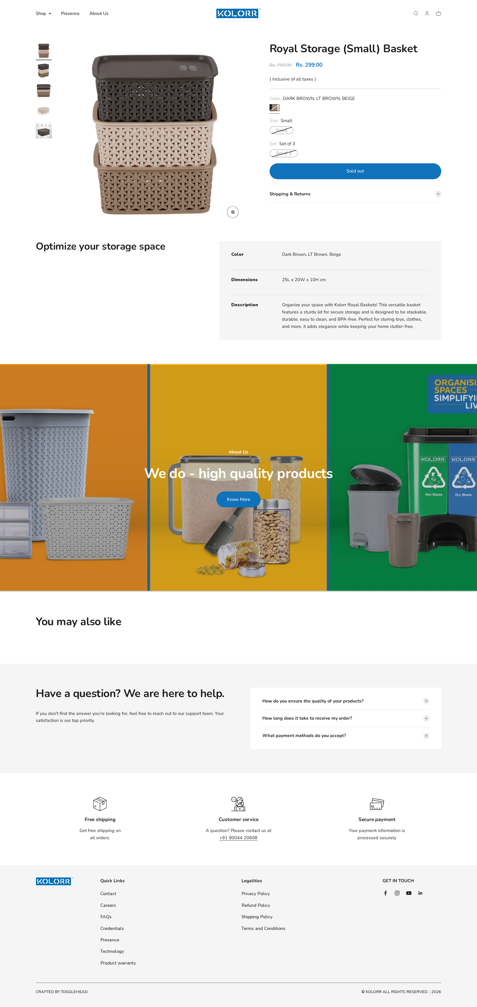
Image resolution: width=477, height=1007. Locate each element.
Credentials (112, 928)
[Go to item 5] (44, 131)
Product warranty (118, 963)
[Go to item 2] (44, 71)
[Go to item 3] (44, 91)
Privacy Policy (255, 894)
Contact (108, 894)
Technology (112, 951)
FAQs (106, 917)
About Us (99, 13)
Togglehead (74, 992)
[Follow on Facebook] (385, 893)
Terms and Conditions (263, 928)
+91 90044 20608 (238, 838)
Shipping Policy (257, 917)
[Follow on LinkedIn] (420, 893)
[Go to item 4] (44, 111)
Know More (238, 499)
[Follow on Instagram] (397, 893)
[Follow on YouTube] (409, 893)
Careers (108, 905)
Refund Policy (255, 905)
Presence (70, 13)
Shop (41, 13)
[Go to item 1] (44, 51)
